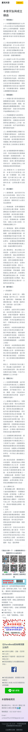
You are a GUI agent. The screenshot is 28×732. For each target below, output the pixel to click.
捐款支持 (19, 2)
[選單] (25, 2)
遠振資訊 (19, 730)
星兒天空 (5, 2)
